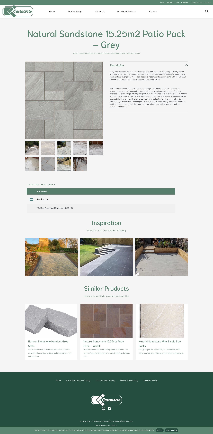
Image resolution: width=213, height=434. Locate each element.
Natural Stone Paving (129, 380)
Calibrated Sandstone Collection (91, 53)
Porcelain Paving (150, 380)
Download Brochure (126, 11)
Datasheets (185, 2)
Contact (208, 2)
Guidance (170, 2)
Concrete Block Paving (105, 380)
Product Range (75, 11)
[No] (210, 430)
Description (117, 65)
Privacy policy (171, 430)
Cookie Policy (127, 421)
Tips (177, 2)
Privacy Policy (115, 421)
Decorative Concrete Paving (78, 380)
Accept (160, 430)
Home (162, 2)
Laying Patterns (197, 2)
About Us (99, 11)
